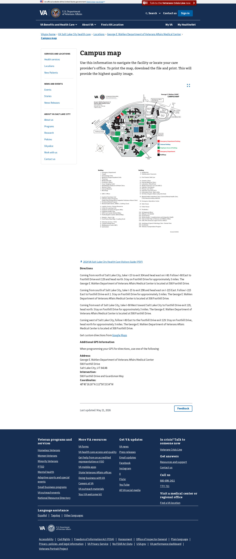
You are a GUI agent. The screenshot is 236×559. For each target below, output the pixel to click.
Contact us (170, 13)
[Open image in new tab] (188, 85)
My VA (169, 24)
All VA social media (129, 490)
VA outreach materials (91, 489)
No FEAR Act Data (122, 544)
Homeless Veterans (49, 450)
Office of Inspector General (151, 539)
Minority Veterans (48, 461)
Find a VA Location (112, 24)
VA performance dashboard (165, 544)
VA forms (84, 446)
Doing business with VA (92, 478)
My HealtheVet (187, 24)
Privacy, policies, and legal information (61, 544)
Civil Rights (63, 539)
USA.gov (141, 544)
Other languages (73, 515)
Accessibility (46, 539)
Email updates (127, 457)
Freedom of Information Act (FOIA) (94, 539)
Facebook (125, 463)
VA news (124, 446)
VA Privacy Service (97, 544)
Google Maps (119, 335)
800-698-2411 (167, 480)
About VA (87, 24)
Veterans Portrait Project (53, 548)
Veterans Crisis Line (171, 449)
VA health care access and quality (98, 452)
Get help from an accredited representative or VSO (95, 459)
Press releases (127, 452)
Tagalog (55, 515)
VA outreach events (49, 492)
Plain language (179, 539)
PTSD (41, 466)
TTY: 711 (164, 486)
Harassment (125, 539)
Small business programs (52, 487)
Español (42, 515)
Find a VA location (170, 503)
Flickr (122, 479)
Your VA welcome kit (90, 494)
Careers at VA (86, 483)
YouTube (124, 484)
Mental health (46, 472)
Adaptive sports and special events (54, 479)
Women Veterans (47, 455)
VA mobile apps (87, 467)
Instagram (125, 468)
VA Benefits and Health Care (57, 24)
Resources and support (173, 462)
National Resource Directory (54, 498)
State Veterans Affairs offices (95, 472)
